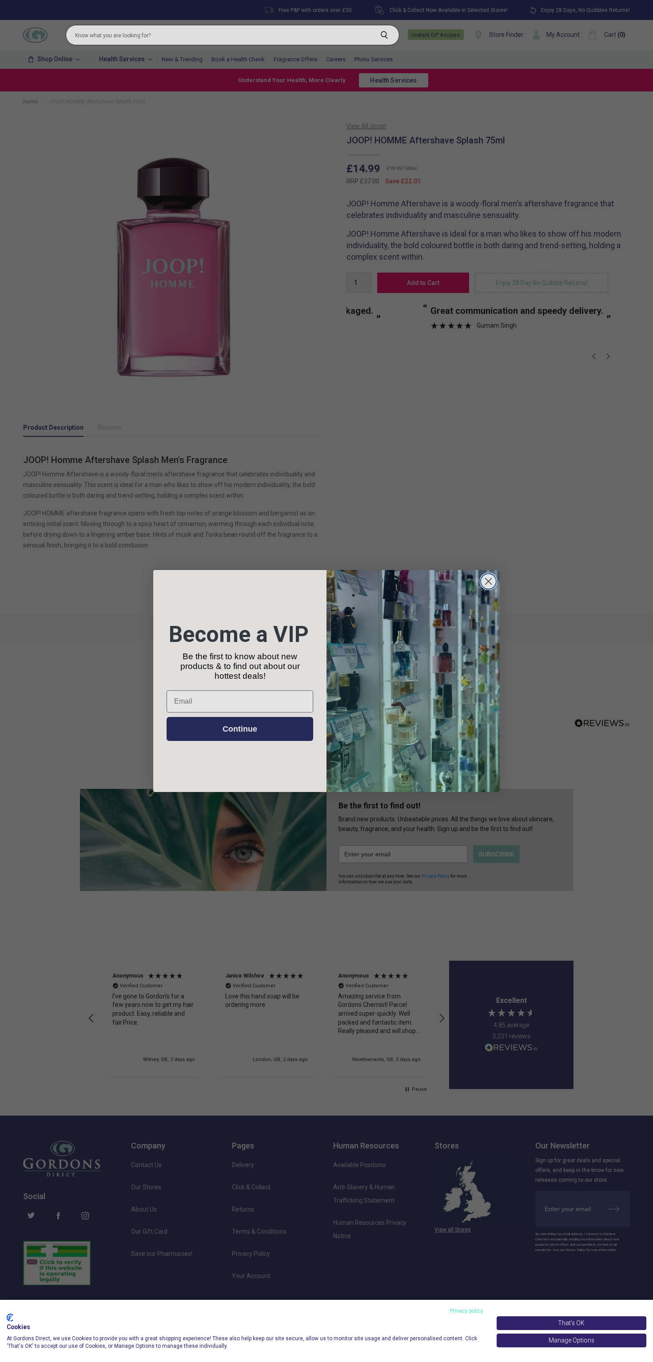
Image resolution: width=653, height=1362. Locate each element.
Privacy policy (466, 1311)
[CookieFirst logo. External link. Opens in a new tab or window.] (10, 1318)
